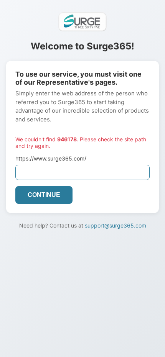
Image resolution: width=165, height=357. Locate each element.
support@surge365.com (115, 225)
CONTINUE (44, 195)
